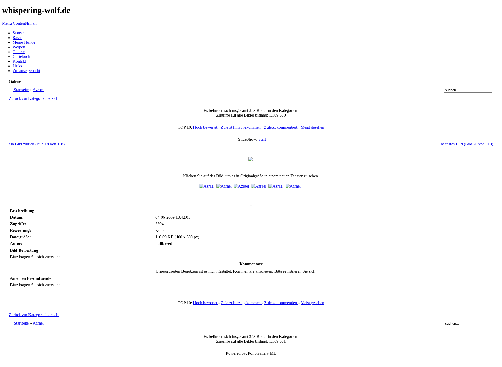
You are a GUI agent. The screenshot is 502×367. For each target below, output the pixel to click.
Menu (7, 23)
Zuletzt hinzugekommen (241, 127)
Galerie (19, 52)
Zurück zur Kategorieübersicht (34, 98)
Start (262, 139)
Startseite (20, 33)
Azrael (38, 89)
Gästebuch (21, 56)
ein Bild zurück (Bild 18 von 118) (37, 144)
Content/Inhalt (24, 23)
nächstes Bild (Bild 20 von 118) (467, 144)
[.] (251, 159)
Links (17, 66)
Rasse (17, 37)
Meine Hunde (24, 42)
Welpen (19, 47)
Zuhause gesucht (26, 70)
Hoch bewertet (205, 127)
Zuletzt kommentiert (281, 127)
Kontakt (19, 61)
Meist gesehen (312, 127)
